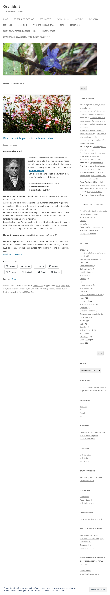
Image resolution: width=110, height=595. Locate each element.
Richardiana (84, 496)
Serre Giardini (85, 571)
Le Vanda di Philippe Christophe (92, 432)
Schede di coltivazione (24, 19)
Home (5, 19)
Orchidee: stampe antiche (90, 314)
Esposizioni (22, 25)
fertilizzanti (16, 289)
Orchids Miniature (87, 480)
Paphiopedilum (63, 19)
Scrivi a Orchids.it (86, 330)
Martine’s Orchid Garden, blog (92, 538)
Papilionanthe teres (87, 217)
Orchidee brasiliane (87, 311)
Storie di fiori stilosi (87, 439)
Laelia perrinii (95, 159)
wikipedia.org (85, 461)
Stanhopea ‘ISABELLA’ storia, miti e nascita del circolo (26, 37)
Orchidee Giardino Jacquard (91, 519)
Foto (62, 25)
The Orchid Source (87, 548)
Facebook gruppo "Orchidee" (91, 477)
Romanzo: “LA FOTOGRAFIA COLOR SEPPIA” (19, 31)
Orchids (43, 289)
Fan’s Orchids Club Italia (43, 25)
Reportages (75, 25)
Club (81, 262)
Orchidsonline (85, 545)
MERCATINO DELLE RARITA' (91, 294)
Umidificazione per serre (89, 574)
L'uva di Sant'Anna (97, 166)
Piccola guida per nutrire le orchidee (28, 138)
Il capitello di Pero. (94, 191)
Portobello (85, 301)
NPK (30, 289)
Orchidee (36, 289)
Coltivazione (38, 285)
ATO (81, 416)
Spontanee (84, 333)
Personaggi (84, 320)
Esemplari (7, 25)
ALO (81, 410)
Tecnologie (84, 336)
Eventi (82, 278)
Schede (83, 327)
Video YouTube (48, 31)
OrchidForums (85, 542)
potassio (50, 289)
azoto (58, 285)
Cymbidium (93, 19)
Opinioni (83, 307)
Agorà (82, 249)
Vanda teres (84, 224)
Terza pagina (85, 340)
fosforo (24, 289)
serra (13, 292)
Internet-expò (85, 288)
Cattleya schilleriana (88, 233)
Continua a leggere (12, 254)
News (82, 298)
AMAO (82, 413)
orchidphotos (85, 455)
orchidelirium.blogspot (89, 435)
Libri (81, 291)
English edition (85, 272)
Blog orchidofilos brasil (89, 535)
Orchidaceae (45, 19)
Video (82, 343)
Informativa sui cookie (57, 590)
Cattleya (79, 19)
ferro (9, 289)
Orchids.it (11, 6)
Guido (33, 292)
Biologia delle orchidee (89, 259)
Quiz (81, 323)
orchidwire (84, 458)
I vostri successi (86, 285)
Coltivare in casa (86, 266)
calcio (63, 285)
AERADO (83, 406)
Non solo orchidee (87, 304)
